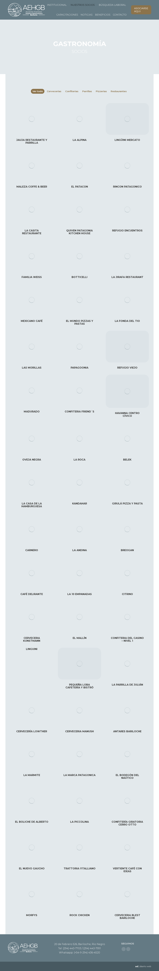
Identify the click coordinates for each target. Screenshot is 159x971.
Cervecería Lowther (31, 731)
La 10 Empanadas (79, 594)
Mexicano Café (32, 321)
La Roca (79, 459)
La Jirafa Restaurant (127, 277)
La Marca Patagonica (79, 775)
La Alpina (79, 140)
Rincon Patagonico (127, 186)
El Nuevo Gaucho (32, 868)
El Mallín (79, 638)
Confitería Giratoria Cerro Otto (127, 823)
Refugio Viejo (127, 367)
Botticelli (79, 277)
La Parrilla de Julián (127, 684)
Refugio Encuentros (127, 230)
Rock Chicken (80, 915)
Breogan (127, 550)
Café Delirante (31, 594)
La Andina (79, 550)
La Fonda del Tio (127, 321)
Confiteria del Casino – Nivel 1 (127, 639)
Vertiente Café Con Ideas (127, 870)
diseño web (145, 966)
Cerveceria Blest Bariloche (127, 916)
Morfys (31, 915)
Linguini (31, 649)
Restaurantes (119, 91)
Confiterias (71, 91)
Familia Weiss (32, 277)
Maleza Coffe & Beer (31, 186)
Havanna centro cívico (127, 414)
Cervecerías (54, 91)
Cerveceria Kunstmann (31, 639)
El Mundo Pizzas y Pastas (79, 322)
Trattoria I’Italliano (79, 868)
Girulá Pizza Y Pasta (127, 503)
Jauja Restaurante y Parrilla (31, 141)
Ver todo (37, 91)
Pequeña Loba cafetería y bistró (79, 686)
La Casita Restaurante (31, 232)
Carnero (31, 550)
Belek (127, 459)
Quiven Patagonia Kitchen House (79, 232)
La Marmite (31, 775)
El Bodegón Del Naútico (127, 776)
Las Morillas (31, 367)
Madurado (32, 411)
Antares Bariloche (127, 731)
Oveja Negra (31, 459)
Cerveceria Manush (79, 731)
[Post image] (31, 119)
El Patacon (79, 186)
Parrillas (87, 91)
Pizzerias (101, 91)
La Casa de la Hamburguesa (31, 505)
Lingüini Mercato (127, 140)
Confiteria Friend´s (79, 411)
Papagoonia (79, 367)
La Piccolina (79, 821)
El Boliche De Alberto (31, 821)
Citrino (127, 594)
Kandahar (79, 503)
